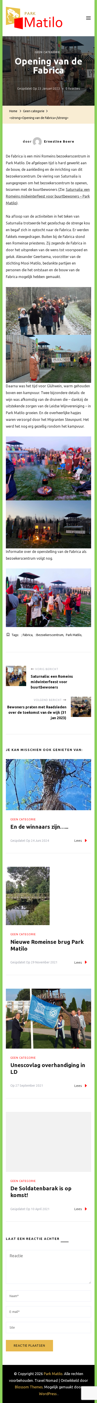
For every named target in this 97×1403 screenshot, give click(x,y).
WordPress (48, 1394)
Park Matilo (73, 635)
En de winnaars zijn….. (39, 827)
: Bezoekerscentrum (49, 635)
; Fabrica (26, 635)
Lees (78, 840)
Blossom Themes (29, 1387)
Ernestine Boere (59, 141)
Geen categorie (47, 52)
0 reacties (73, 89)
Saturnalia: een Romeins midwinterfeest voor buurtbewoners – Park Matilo (48, 196)
